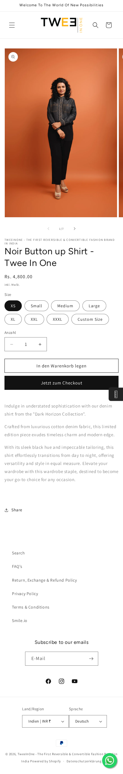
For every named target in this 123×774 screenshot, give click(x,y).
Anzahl (10, 332)
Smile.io (19, 620)
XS (13, 305)
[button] (12, 25)
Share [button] (16, 510)
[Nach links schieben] (48, 228)
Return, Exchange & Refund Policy (44, 580)
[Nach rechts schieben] (74, 228)
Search (18, 553)
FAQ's (17, 566)
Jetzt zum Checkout (61, 383)
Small (36, 305)
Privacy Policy (25, 593)
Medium (65, 305)
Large (94, 305)
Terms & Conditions (31, 607)
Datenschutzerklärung (84, 761)
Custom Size (90, 319)
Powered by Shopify (45, 761)
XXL (34, 319)
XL (13, 319)
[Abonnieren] (91, 659)
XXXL (57, 319)
